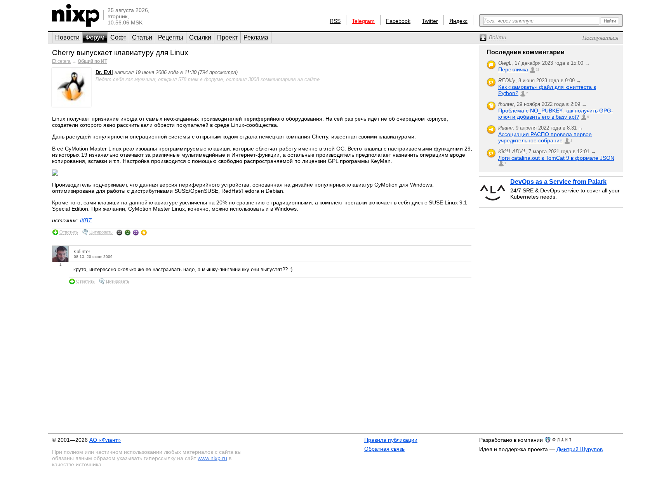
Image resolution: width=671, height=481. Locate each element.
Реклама (255, 37)
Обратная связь (384, 449)
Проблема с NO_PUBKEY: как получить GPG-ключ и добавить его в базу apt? (555, 113)
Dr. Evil (104, 72)
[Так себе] (127, 232)
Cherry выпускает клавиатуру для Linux (120, 52)
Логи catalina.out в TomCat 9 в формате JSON (556, 158)
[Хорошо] (136, 232)
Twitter (430, 21)
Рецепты (170, 37)
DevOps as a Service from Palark (558, 181)
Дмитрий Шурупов (579, 449)
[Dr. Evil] (71, 105)
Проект (227, 37)
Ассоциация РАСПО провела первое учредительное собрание (545, 137)
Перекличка (513, 69)
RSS (335, 21)
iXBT (86, 220)
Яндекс (458, 21)
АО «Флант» (105, 440)
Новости (67, 37)
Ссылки (200, 37)
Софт (118, 37)
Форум (94, 37)
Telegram (363, 21)
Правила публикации (390, 440)
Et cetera (61, 61)
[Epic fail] (119, 232)
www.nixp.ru (212, 458)
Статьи (142, 37)
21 (537, 69)
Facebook (398, 21)
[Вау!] (144, 232)
